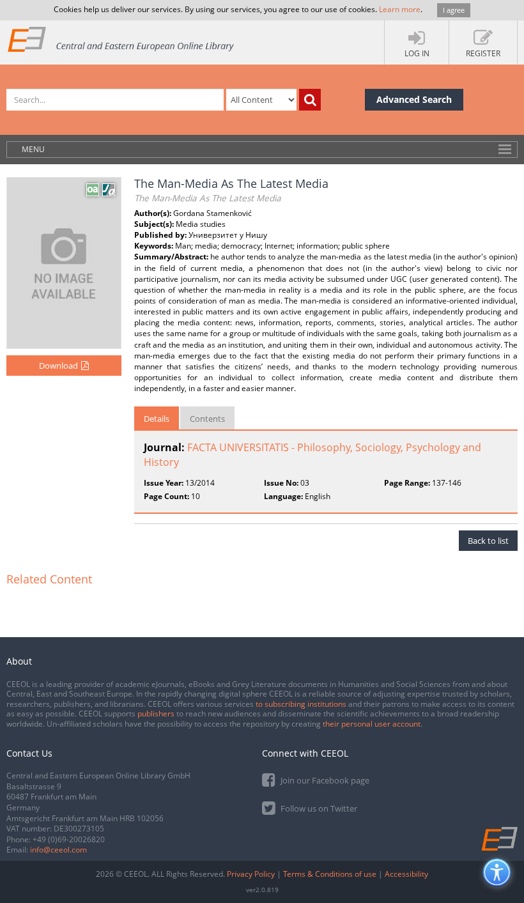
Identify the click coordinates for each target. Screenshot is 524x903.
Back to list (488, 540)
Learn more (399, 9)
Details (156, 418)
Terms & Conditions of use (329, 873)
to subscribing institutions (301, 703)
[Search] (310, 100)
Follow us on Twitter (318, 808)
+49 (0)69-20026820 (69, 839)
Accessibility (406, 873)
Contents (207, 418)
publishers (155, 713)
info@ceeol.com (58, 849)
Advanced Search (414, 99)
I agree (454, 10)
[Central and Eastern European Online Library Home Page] (121, 38)
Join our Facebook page (324, 780)
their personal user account (371, 723)
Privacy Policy (251, 873)
